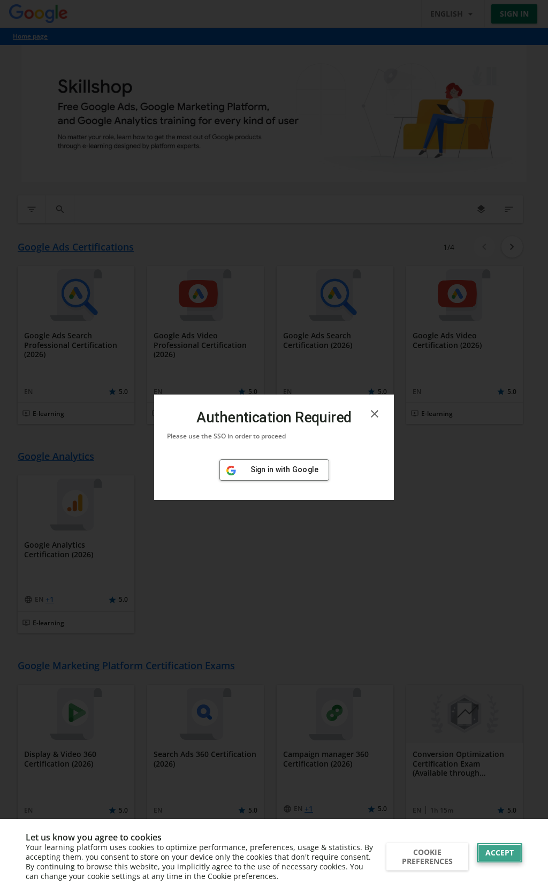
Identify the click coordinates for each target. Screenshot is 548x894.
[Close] (374, 414)
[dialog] (274, 447)
